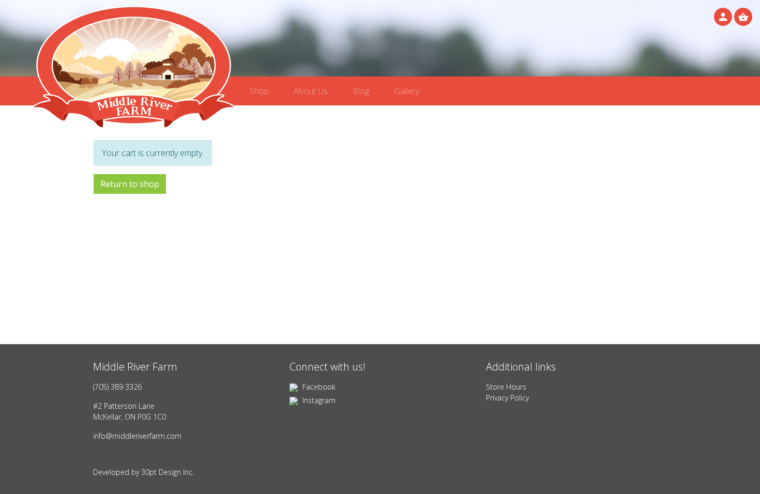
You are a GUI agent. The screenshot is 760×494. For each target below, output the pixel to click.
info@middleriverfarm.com (137, 436)
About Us (311, 91)
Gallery (406, 91)
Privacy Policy (507, 398)
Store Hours (506, 387)
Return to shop (129, 184)
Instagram (318, 400)
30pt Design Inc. (167, 472)
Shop (259, 91)
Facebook (318, 387)
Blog (361, 91)
